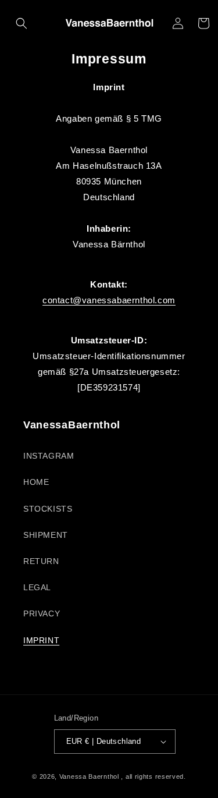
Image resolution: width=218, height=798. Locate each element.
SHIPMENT (45, 535)
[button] (21, 23)
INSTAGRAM (48, 455)
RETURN (41, 561)
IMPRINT (41, 640)
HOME (36, 482)
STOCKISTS (47, 508)
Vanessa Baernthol (89, 776)
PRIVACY (41, 613)
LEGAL (37, 587)
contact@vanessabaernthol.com (109, 300)
